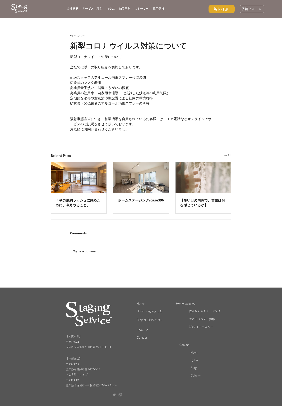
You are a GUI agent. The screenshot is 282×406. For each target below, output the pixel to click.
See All (227, 155)
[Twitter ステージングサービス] (114, 395)
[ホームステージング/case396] (141, 177)
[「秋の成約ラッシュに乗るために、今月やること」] (78, 177)
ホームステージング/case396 (141, 200)
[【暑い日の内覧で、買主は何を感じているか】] (203, 177)
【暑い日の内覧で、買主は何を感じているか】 (202, 202)
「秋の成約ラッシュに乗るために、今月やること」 (78, 202)
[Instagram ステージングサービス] (120, 395)
